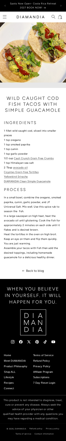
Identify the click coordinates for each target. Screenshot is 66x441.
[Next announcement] (61, 5)
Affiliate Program (43, 371)
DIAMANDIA (20, 429)
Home (7, 355)
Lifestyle (9, 377)
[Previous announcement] (5, 5)
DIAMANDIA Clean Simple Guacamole (27, 181)
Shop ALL (9, 371)
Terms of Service (43, 355)
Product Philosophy (15, 366)
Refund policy (35, 429)
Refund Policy (41, 360)
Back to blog (35, 271)
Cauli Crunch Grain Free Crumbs (34, 158)
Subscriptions (41, 377)
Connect (9, 388)
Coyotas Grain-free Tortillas (21, 172)
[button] (5, 17)
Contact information (44, 434)
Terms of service (23, 434)
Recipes (9, 382)
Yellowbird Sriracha (16, 176)
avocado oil (20, 167)
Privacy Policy (41, 366)
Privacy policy (52, 429)
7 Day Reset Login (44, 382)
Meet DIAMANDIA (15, 360)
